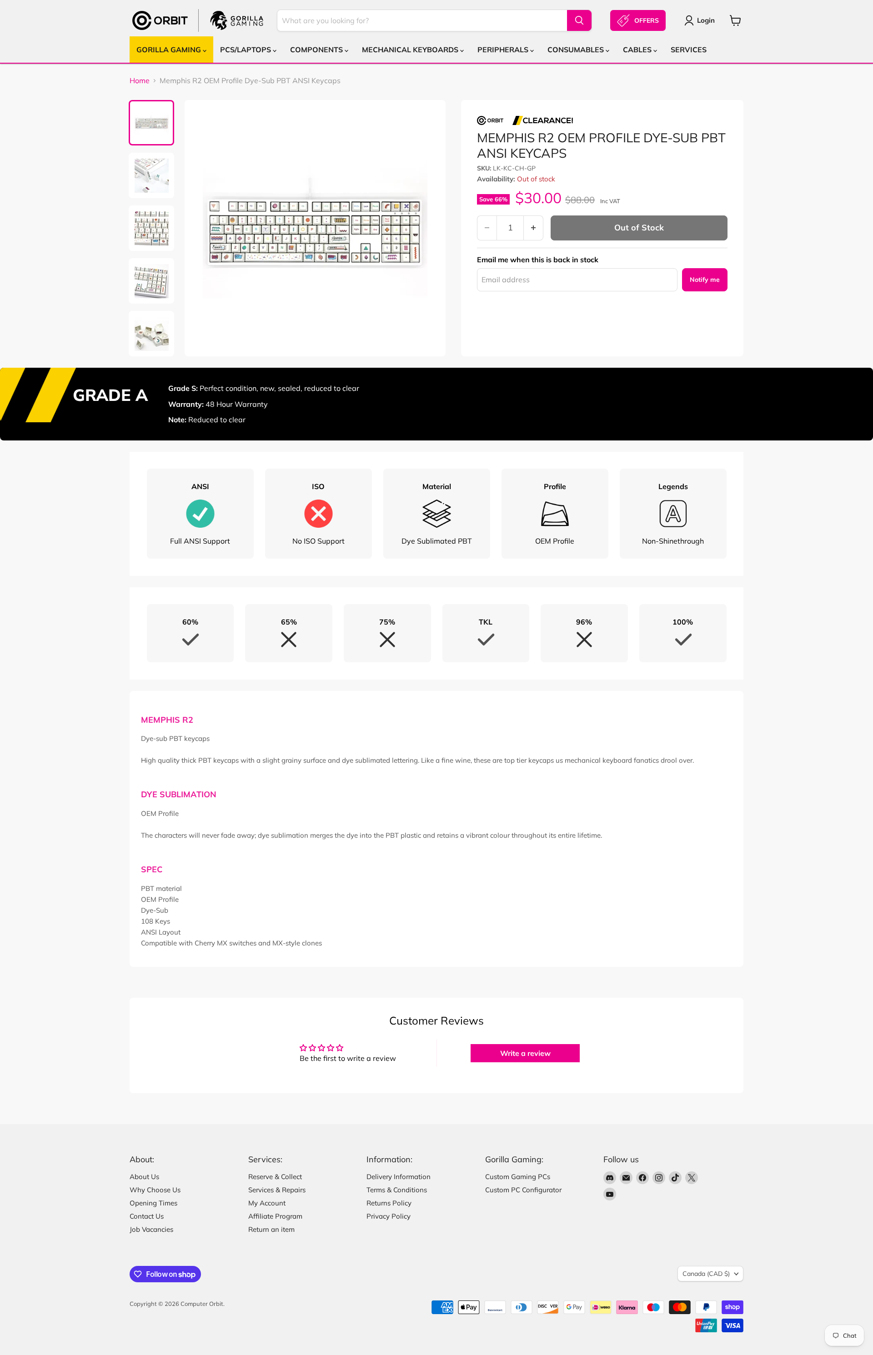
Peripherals (503, 49)
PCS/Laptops (246, 49)
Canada (706, 1274)
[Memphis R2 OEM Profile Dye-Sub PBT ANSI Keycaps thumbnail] (151, 122)
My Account (267, 1203)
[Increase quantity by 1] (533, 227)
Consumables (576, 49)
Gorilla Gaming (169, 49)
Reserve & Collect (275, 1176)
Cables (638, 49)
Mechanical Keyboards (411, 49)
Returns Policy (388, 1203)
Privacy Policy (388, 1216)
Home (140, 80)
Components (317, 49)
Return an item (271, 1229)
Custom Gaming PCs (517, 1176)
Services (689, 49)
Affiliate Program (275, 1216)
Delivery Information (398, 1176)
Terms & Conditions (396, 1189)
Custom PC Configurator (523, 1189)
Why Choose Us (155, 1189)
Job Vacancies (151, 1229)
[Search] (579, 20)
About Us (144, 1176)
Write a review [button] (525, 1053)
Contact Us (147, 1216)
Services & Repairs (277, 1189)
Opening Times (153, 1203)
